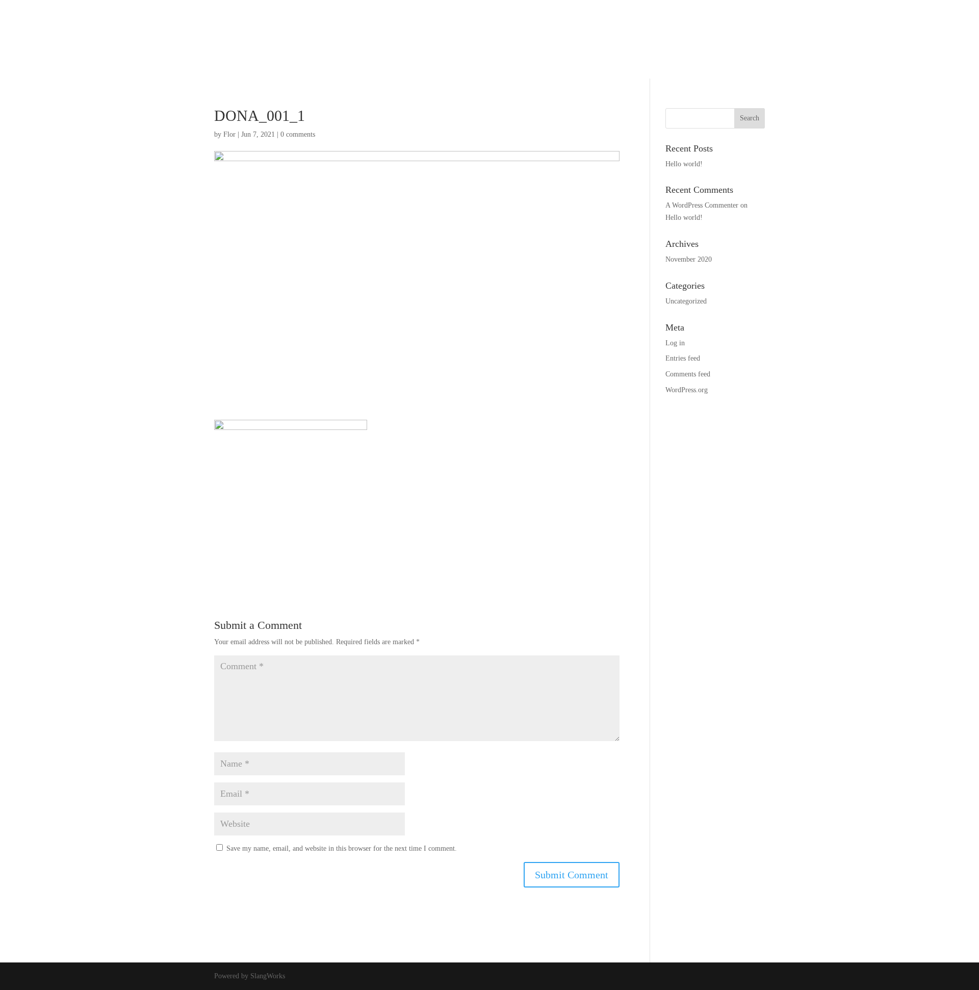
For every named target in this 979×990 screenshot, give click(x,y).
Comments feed (687, 374)
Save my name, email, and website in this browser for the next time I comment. (341, 848)
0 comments (297, 134)
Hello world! (684, 164)
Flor (229, 134)
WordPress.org (686, 390)
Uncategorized (686, 301)
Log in (675, 343)
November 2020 (688, 259)
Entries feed (682, 358)
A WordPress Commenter (701, 205)
